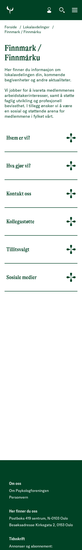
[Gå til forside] (10, 10)
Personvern (18, 497)
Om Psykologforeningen (29, 490)
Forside (11, 27)
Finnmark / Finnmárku (23, 31)
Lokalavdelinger (36, 27)
